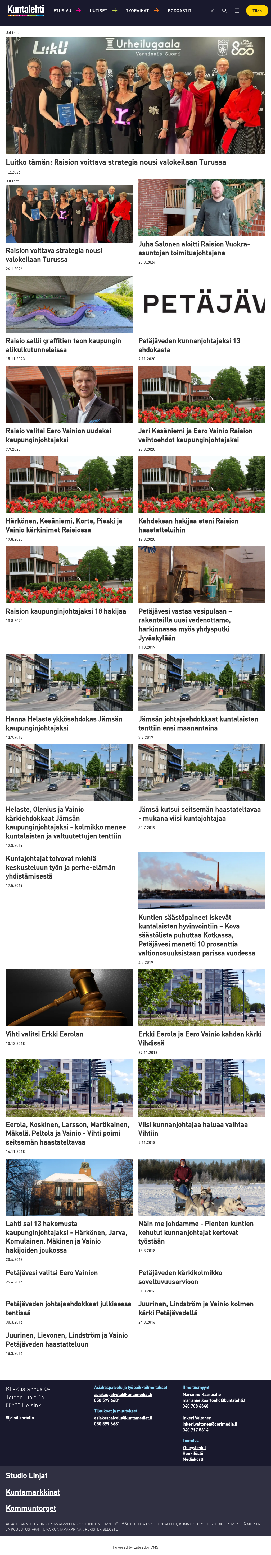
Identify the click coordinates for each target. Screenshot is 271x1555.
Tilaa (257, 10)
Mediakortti (193, 1459)
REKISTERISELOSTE (101, 1529)
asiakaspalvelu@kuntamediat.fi (123, 1394)
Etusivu (62, 10)
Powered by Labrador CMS (135, 1547)
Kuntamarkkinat (33, 1491)
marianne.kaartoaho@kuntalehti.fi (214, 1400)
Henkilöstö (193, 1453)
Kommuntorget (31, 1507)
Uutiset (98, 10)
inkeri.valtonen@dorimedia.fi (210, 1424)
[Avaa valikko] (212, 10)
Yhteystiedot (194, 1447)
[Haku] (224, 10)
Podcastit (180, 10)
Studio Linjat (27, 1475)
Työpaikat (137, 10)
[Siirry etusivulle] (25, 10)
